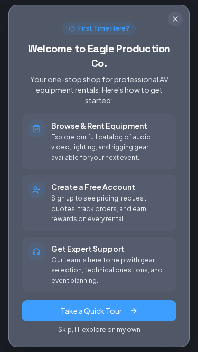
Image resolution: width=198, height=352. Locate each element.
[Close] (175, 19)
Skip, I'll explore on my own (99, 330)
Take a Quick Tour (91, 311)
